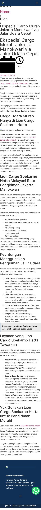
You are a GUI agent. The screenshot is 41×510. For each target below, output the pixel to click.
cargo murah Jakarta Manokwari (14, 83)
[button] (37, 3)
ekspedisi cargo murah (30, 426)
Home (5, 11)
